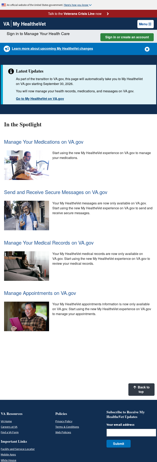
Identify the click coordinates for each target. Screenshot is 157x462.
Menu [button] (143, 24)
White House (8, 460)
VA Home (6, 421)
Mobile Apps (8, 454)
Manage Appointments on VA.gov (40, 292)
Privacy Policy (63, 421)
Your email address (121, 424)
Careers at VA (9, 427)
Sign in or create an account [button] (127, 37)
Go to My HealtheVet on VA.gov (40, 98)
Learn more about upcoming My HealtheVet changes (52, 48)
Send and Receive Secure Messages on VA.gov (55, 191)
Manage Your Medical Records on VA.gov (49, 242)
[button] (147, 49)
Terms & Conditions (67, 427)
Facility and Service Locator (18, 449)
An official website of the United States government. (35, 5)
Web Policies (63, 432)
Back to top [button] (143, 389)
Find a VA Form (10, 432)
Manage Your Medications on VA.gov (43, 141)
